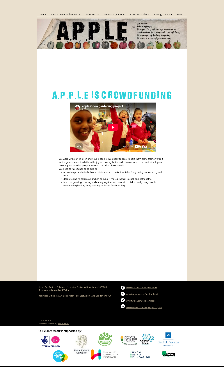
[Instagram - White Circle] (123, 294)
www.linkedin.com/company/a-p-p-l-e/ (144, 307)
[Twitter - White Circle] (123, 300)
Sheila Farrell (63, 323)
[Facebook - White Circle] (123, 288)
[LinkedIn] (123, 306)
